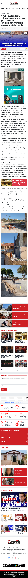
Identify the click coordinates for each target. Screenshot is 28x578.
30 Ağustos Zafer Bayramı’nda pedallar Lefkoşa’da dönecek (20, 369)
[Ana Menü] (1, 3)
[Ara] (26, 3)
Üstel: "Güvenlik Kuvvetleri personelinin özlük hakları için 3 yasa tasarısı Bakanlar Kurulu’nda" (9, 417)
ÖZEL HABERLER (16, 8)
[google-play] (20, 565)
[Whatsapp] (19, 558)
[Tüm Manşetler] (26, 490)
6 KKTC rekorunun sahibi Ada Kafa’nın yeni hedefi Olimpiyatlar (6, 341)
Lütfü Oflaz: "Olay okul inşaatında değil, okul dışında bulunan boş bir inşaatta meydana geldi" (23, 424)
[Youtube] (16, 558)
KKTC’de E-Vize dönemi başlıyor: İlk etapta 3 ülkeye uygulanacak (9, 424)
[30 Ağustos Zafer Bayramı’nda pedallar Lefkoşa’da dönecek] (21, 363)
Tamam (14, 576)
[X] (12, 558)
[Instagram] (14, 558)
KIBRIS (2, 8)
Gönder (4, 389)
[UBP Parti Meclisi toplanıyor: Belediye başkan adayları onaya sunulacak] (21, 335)
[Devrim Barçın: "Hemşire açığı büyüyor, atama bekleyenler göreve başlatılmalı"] (21, 349)
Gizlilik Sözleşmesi (15, 562)
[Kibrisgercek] (13, 4)
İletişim (8, 562)
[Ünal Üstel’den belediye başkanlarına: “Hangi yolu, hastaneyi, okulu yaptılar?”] (7, 349)
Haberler (3, 13)
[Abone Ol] (26, 49)
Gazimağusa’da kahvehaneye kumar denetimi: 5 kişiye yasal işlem (23, 417)
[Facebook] (9, 558)
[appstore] (8, 565)
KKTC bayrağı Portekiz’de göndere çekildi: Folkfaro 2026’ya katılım (7, 369)
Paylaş (4, 48)
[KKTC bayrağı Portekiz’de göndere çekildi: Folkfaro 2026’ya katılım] (7, 363)
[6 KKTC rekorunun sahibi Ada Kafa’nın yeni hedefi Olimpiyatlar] (7, 335)
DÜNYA (23, 8)
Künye (3, 562)
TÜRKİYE (8, 8)
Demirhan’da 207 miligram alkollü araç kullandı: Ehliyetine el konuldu (22, 409)
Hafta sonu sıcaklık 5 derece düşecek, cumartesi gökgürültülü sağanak (8, 409)
